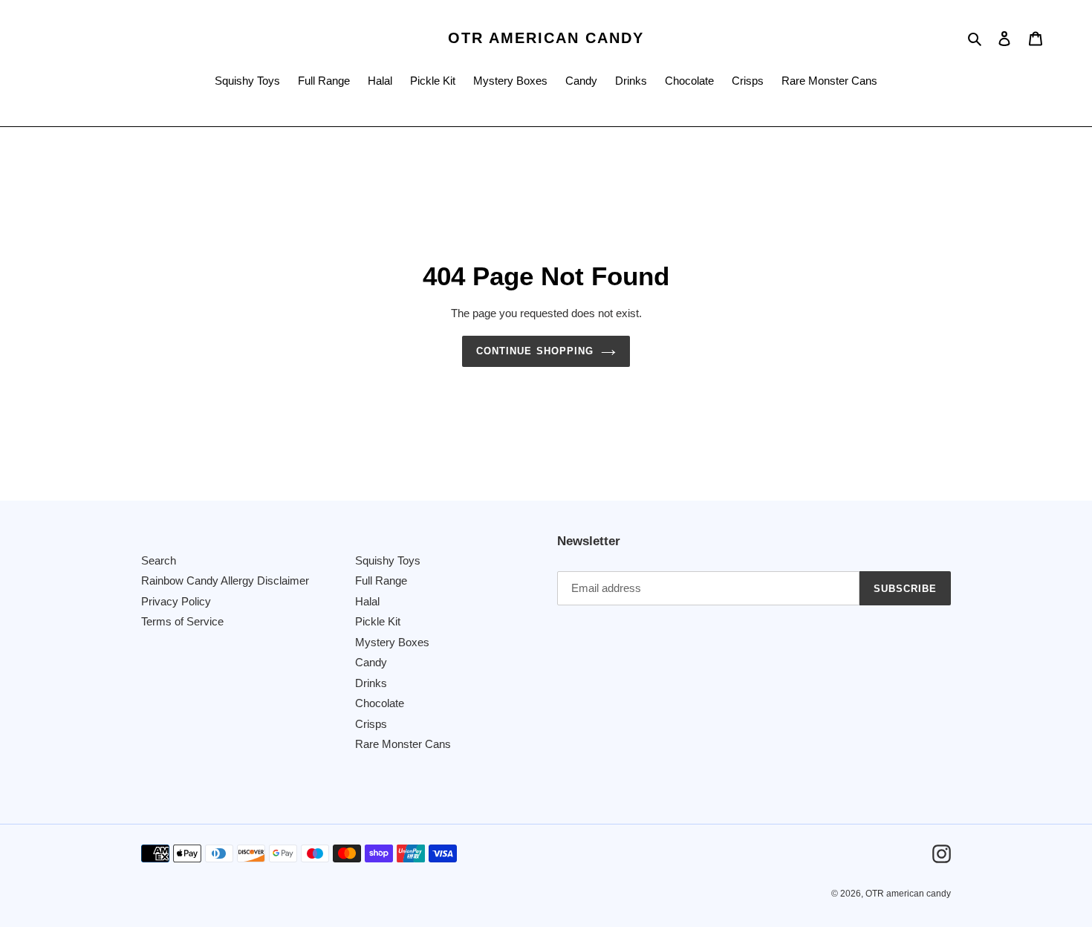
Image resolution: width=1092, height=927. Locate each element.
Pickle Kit (377, 621)
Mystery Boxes (392, 642)
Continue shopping (535, 351)
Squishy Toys (387, 560)
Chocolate (379, 703)
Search (158, 560)
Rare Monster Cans (403, 744)
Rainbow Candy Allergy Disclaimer (225, 580)
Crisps (371, 724)
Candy (371, 662)
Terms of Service (182, 621)
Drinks (371, 683)
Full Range (381, 580)
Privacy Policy (176, 601)
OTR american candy (546, 38)
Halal (367, 601)
